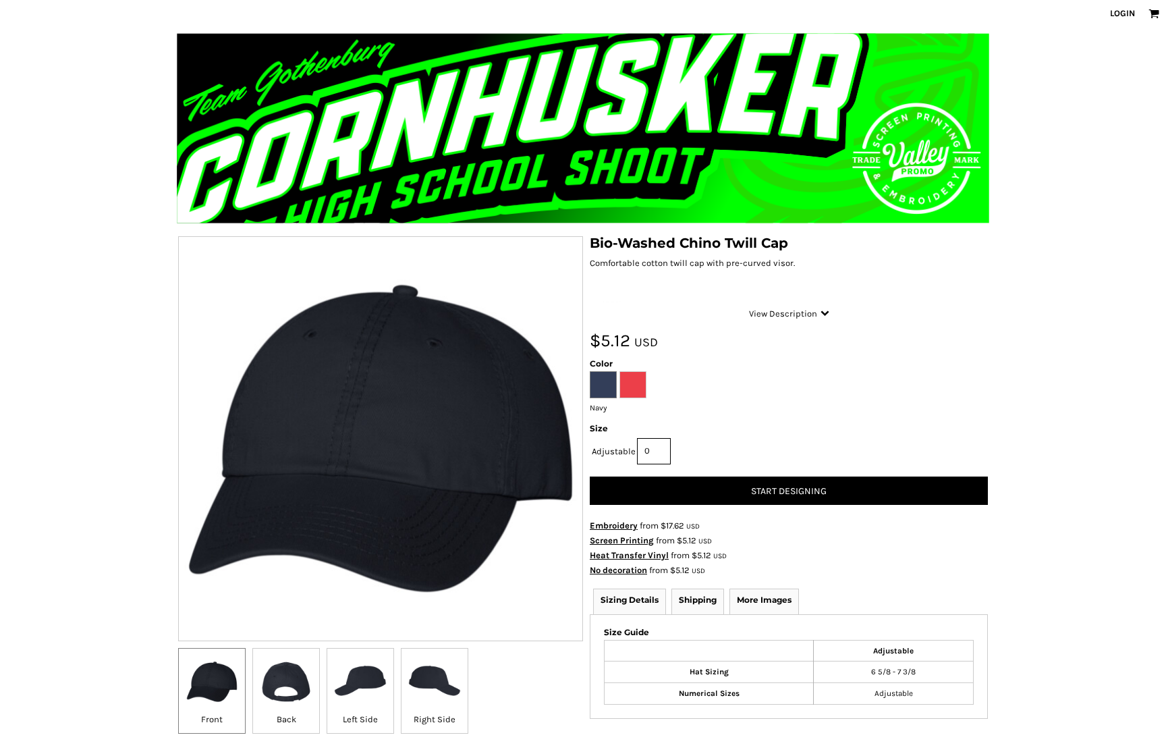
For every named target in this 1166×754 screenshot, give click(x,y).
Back (286, 719)
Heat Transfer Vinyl (629, 555)
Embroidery (614, 525)
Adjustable (614, 451)
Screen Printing (622, 540)
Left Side (360, 719)
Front (212, 719)
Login (1122, 13)
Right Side (434, 719)
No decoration (618, 570)
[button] (1153, 13)
